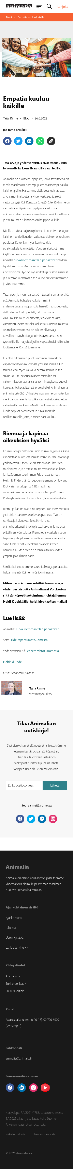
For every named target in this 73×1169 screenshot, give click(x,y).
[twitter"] (31, 819)
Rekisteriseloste (15, 1134)
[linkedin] (21, 1087)
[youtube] (45, 1087)
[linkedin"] (42, 819)
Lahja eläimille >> (17, 947)
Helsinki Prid (11, 662)
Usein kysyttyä (14, 937)
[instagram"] (53, 819)
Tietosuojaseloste (45, 1134)
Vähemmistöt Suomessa (43, 651)
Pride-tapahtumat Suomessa (29, 640)
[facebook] (10, 1087)
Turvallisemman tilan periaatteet (37, 629)
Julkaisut (11, 928)
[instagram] (33, 1087)
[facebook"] (20, 819)
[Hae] (49, 6)
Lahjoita (62, 6)
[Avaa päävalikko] (38, 6)
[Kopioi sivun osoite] (51, 141)
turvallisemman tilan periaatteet (35, 260)
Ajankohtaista (14, 918)
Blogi (9, 17)
